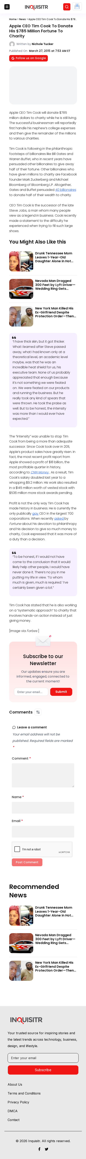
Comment (21, 758)
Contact (13, 1120)
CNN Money (40, 472)
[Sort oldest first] (38, 712)
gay (35, 513)
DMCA (13, 1111)
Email (17, 821)
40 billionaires (65, 189)
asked (59, 518)
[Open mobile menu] (7, 6)
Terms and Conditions (24, 1093)
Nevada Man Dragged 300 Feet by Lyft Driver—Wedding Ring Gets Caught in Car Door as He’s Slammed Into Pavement (55, 290)
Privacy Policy (18, 1102)
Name (18, 797)
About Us (15, 1084)
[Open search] (66, 6)
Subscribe (43, 1070)
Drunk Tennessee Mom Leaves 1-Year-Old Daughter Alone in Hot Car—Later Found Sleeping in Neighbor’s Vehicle (53, 263)
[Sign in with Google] (77, 6)
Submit (61, 692)
